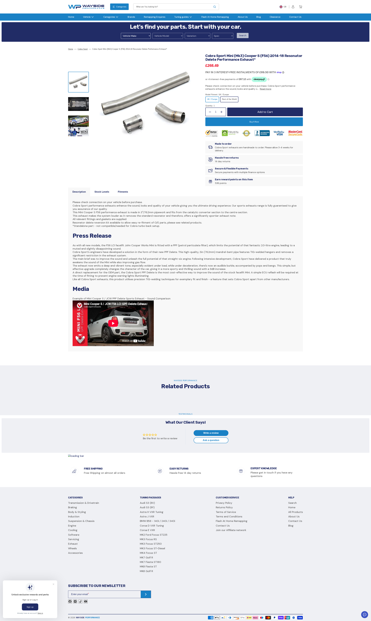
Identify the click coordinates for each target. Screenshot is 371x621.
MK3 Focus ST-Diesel (152, 548)
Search (242, 35)
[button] (293, 7)
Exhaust (73, 543)
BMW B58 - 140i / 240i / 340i (157, 521)
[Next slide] (78, 143)
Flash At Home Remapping (231, 521)
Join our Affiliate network (231, 530)
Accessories (75, 553)
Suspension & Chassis (81, 521)
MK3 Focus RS (148, 539)
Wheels (72, 548)
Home (70, 49)
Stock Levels (101, 191)
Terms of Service (226, 512)
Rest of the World (230, 100)
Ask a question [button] (211, 440)
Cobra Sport (83, 49)
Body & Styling (77, 512)
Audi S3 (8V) (147, 503)
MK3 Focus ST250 (151, 543)
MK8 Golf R (146, 571)
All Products (295, 512)
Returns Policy (224, 507)
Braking (72, 507)
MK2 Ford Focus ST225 (153, 535)
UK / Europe (213, 100)
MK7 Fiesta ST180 (150, 562)
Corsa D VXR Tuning (152, 525)
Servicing (73, 539)
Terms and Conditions (229, 516)
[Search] (215, 7)
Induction (73, 516)
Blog (290, 525)
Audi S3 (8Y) (147, 507)
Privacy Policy (224, 503)
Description (79, 191)
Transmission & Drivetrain (83, 503)
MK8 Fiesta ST (148, 566)
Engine (72, 525)
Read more (265, 88)
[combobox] (176, 6)
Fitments (123, 191)
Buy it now (254, 122)
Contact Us (223, 525)
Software (73, 535)
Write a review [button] (211, 433)
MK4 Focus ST (148, 553)
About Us (294, 516)
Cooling (72, 530)
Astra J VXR (147, 516)
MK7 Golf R (146, 557)
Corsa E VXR (147, 530)
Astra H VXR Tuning (151, 512)
